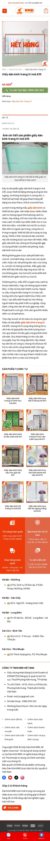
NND (4, 69)
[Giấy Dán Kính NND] (25, 11)
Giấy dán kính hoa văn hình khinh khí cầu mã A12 (37, 472)
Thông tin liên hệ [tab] (10, 129)
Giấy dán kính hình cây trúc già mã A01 (13, 472)
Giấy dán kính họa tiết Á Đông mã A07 (37, 399)
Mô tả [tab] (5, 117)
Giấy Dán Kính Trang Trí (22, 101)
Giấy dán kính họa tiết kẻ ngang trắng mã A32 (37, 508)
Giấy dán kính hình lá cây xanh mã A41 (13, 435)
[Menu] (4, 11)
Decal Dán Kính (15, 69)
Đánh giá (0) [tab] (8, 123)
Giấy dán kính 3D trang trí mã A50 (13, 507)
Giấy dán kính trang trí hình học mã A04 (12, 400)
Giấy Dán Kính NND (33, 830)
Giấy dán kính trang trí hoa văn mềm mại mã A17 (37, 436)
